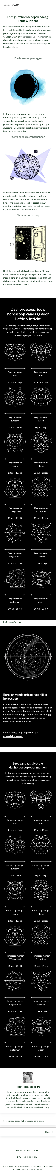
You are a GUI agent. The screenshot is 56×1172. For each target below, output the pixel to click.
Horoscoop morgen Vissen (41, 1048)
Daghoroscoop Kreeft (41, 419)
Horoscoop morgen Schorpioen (41, 957)
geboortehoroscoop (13, 736)
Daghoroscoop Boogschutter (15, 555)
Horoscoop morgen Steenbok (41, 1003)
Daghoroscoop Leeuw (15, 464)
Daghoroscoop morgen (28, 58)
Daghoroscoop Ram (15, 374)
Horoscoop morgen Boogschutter (15, 1003)
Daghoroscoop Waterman (15, 600)
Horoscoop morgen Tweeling (15, 867)
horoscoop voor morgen (34, 37)
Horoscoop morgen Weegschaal (15, 957)
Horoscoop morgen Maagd (41, 912)
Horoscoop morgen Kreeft (41, 867)
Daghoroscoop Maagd (41, 464)
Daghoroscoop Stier (41, 374)
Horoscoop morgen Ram (15, 822)
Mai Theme (28, 1169)
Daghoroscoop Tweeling (15, 419)
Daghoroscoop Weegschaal (15, 510)
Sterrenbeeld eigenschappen (28, 136)
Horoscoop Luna (27, 1166)
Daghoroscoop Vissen (41, 600)
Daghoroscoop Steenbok (41, 555)
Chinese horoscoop (38, 43)
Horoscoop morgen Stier (41, 822)
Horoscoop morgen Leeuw (15, 912)
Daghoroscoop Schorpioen (41, 510)
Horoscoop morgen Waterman (15, 1048)
